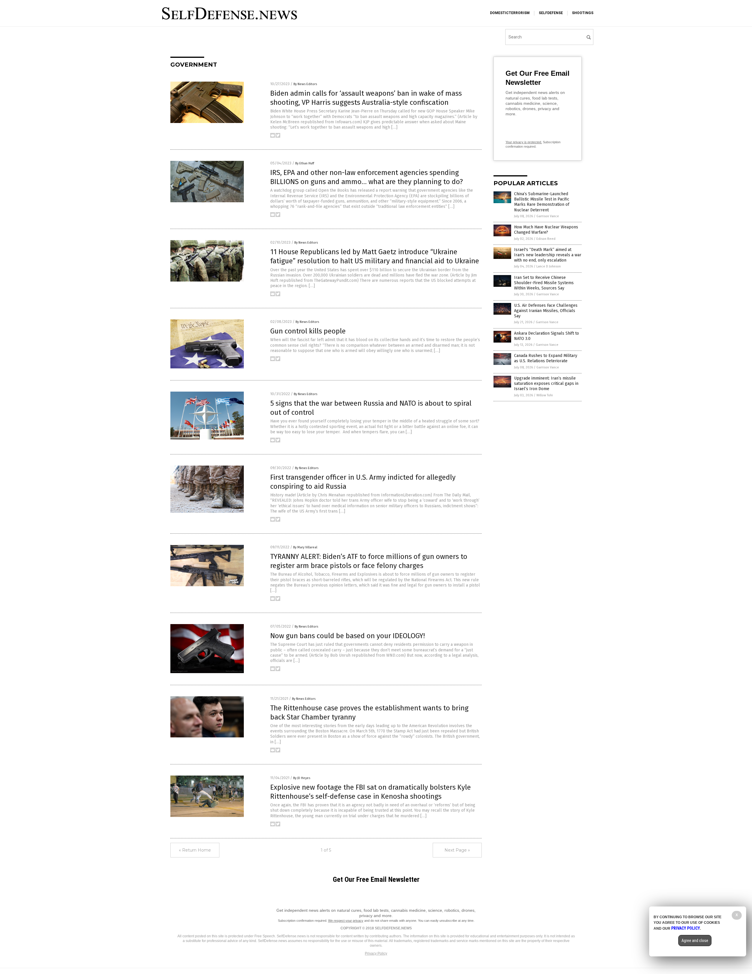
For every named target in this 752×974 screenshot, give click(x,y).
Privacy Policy (376, 953)
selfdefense (551, 13)
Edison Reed (545, 239)
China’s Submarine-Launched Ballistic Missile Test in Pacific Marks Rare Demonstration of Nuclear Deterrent (541, 202)
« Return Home (195, 850)
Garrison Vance (547, 216)
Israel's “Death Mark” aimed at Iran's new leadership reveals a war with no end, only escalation (547, 255)
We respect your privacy (345, 920)
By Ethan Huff (304, 163)
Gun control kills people (308, 331)
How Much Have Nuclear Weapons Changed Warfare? (546, 230)
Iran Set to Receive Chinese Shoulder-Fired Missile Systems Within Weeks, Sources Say (544, 283)
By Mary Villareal (305, 547)
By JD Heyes (301, 778)
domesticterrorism (510, 13)
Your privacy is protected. (524, 142)
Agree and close (695, 940)
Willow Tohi (544, 395)
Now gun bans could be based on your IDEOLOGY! (347, 636)
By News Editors (305, 84)
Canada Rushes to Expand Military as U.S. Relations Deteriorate (545, 358)
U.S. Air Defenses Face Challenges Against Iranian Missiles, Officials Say (546, 311)
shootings (582, 13)
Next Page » (457, 850)
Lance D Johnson (548, 266)
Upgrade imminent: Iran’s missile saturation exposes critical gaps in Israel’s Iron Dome (546, 383)
